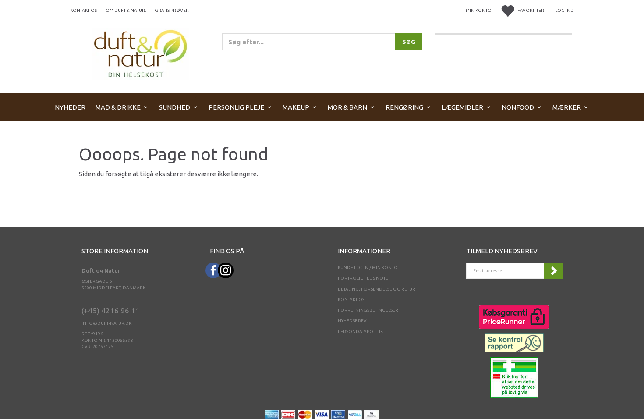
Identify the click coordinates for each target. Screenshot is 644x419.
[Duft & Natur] (140, 53)
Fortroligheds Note (363, 278)
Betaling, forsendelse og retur (376, 289)
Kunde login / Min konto (368, 267)
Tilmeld (553, 271)
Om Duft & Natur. (126, 10)
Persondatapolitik (360, 331)
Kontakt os (83, 10)
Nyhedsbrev (352, 320)
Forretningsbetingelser (368, 310)
